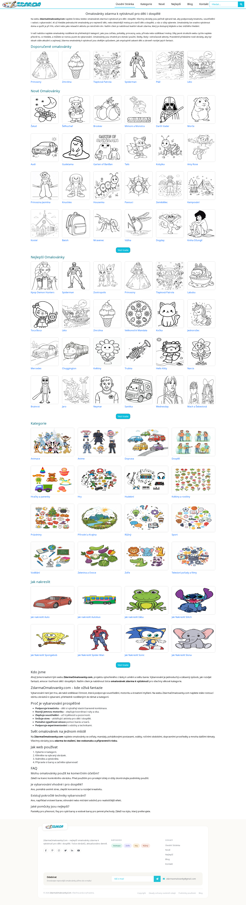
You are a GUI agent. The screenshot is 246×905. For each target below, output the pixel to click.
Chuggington (69, 368)
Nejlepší (176, 4)
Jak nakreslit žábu (134, 617)
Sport (175, 534)
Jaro (64, 406)
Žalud (34, 126)
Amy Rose (192, 164)
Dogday (160, 240)
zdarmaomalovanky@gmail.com (181, 878)
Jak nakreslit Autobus (89, 617)
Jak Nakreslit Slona (182, 655)
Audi (33, 164)
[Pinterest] (52, 850)
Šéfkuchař (67, 126)
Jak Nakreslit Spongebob (44, 655)
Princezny (36, 81)
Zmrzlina (66, 81)
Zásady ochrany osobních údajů (162, 893)
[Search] (241, 4)
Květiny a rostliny (181, 496)
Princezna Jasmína (40, 202)
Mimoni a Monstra (135, 126)
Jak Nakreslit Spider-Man (91, 655)
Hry (80, 496)
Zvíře (127, 572)
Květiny (97, 368)
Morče (190, 126)
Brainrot (35, 406)
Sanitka (129, 406)
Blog (190, 4)
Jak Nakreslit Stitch (182, 617)
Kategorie (146, 4)
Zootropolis (99, 292)
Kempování (193, 202)
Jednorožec (193, 330)
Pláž (158, 81)
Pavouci (129, 202)
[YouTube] (78, 850)
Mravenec (98, 240)
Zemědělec (162, 202)
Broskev (97, 126)
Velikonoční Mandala (136, 330)
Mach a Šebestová (197, 406)
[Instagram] (59, 850)
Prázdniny (36, 534)
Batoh (65, 240)
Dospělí (176, 458)
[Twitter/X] (65, 850)
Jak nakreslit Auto (40, 617)
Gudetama (67, 164)
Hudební (129, 496)
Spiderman (131, 81)
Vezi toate (123, 250)
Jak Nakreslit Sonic (134, 655)
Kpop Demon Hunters (42, 292)
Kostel (34, 240)
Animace (35, 458)
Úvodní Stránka (125, 4)
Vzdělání (35, 572)
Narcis (190, 368)
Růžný (128, 534)
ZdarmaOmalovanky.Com (60, 892)
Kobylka (160, 164)
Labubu (191, 292)
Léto (189, 81)
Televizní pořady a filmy (184, 572)
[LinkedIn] (72, 850)
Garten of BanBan (103, 164)
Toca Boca (36, 330)
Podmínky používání (187, 893)
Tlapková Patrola (102, 81)
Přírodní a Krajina (87, 534)
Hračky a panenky (40, 496)
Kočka (159, 330)
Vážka (128, 240)
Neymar (97, 406)
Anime (81, 458)
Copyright (141, 893)
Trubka (128, 368)
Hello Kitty (161, 368)
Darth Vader (162, 126)
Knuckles (67, 202)
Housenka (98, 202)
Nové (162, 4)
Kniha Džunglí (194, 240)
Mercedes (36, 368)
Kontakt (203, 4)
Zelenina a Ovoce (87, 572)
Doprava (129, 458)
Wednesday (162, 406)
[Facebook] (45, 850)
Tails (127, 164)
